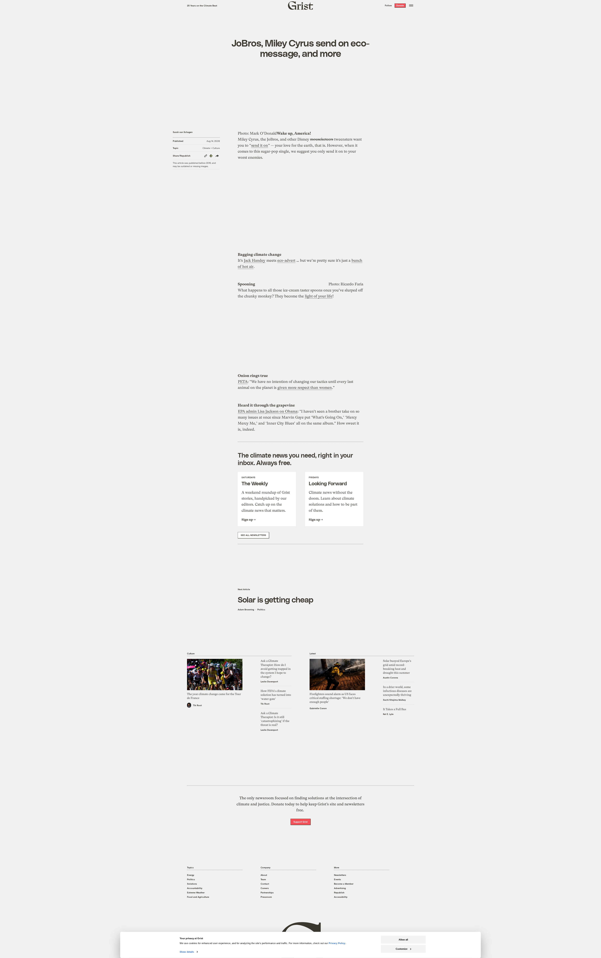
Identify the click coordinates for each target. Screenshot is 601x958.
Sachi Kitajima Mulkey (394, 699)
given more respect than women (304, 387)
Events (337, 879)
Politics (261, 609)
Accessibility (340, 897)
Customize (401, 948)
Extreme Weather (196, 892)
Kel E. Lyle (388, 714)
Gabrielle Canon (318, 708)
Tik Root (197, 705)
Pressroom (266, 897)
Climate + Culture (211, 148)
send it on (259, 145)
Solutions (192, 883)
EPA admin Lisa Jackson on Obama (267, 411)
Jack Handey (254, 260)
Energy (190, 875)
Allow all (403, 939)
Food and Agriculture (198, 897)
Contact (265, 883)
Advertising (340, 888)
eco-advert (286, 260)
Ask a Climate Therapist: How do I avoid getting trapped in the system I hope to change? (276, 668)
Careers (265, 888)
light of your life (318, 296)
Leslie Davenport (269, 681)
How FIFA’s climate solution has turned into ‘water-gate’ (276, 694)
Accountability (194, 888)
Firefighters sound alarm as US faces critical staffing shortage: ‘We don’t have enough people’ (335, 697)
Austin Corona (390, 677)
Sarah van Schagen (183, 132)
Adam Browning (246, 609)
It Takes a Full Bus (394, 709)
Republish (339, 892)
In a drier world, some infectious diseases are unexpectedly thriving (397, 690)
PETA (242, 381)
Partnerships (267, 892)
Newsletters (340, 875)
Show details (187, 951)
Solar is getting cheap (275, 599)
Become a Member (343, 883)
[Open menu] (411, 5)
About (264, 875)
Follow (388, 5)
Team (263, 879)
